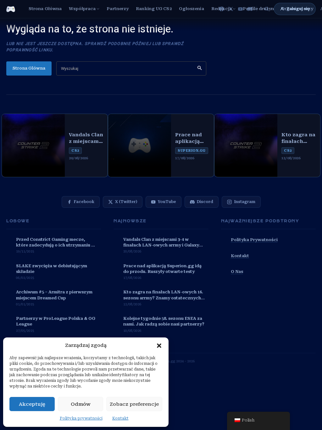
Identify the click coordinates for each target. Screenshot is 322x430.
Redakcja (221, 8)
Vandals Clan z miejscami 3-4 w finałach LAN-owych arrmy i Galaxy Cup (86, 138)
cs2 (75, 151)
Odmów (81, 404)
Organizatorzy (297, 8)
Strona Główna (45, 8)
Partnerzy (118, 8)
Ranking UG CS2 (153, 8)
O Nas (237, 271)
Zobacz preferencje (134, 404)
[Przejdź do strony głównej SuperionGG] (10, 9)
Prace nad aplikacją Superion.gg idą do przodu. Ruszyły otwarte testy (191, 138)
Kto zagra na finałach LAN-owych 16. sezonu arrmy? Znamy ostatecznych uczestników (298, 138)
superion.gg (192, 151)
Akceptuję (32, 404)
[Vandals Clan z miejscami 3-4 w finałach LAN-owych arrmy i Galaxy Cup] (33, 145)
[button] (159, 345)
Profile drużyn (258, 8)
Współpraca (82, 8)
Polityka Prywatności (254, 239)
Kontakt (120, 418)
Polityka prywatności (81, 418)
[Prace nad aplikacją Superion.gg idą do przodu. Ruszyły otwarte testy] (139, 145)
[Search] (199, 68)
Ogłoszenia (191, 8)
